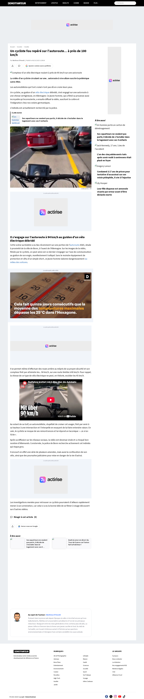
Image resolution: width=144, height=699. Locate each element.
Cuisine (76, 3)
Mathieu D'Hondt (19, 60)
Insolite (66, 3)
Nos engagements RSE (119, 665)
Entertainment (40, 3)
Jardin (56, 685)
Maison (86, 3)
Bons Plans (57, 662)
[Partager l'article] (12, 66)
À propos (115, 656)
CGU (113, 672)
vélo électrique (42, 92)
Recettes (56, 675)
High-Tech (57, 678)
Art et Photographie (60, 656)
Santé (85, 662)
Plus (95, 3)
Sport (85, 672)
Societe (19, 47)
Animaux (56, 659)
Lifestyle (54, 3)
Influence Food (117, 675)
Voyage (85, 678)
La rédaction (116, 662)
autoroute (74, 245)
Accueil (12, 47)
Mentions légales (117, 669)
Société (85, 669)
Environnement (58, 669)
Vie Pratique (87, 675)
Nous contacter (117, 659)
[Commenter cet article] (19, 66)
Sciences (86, 665)
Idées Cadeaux (88, 681)
